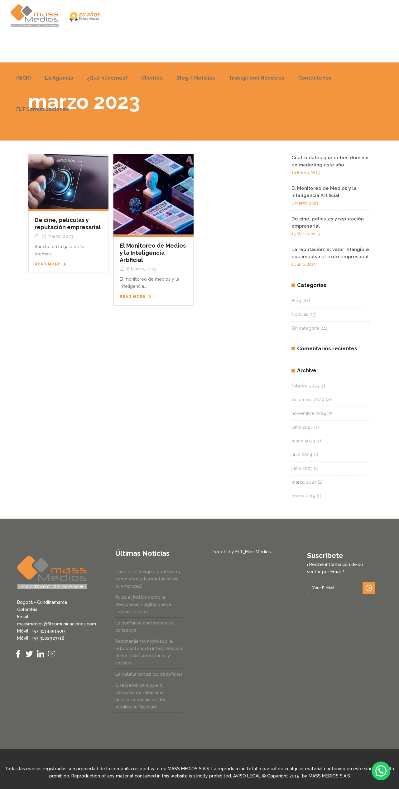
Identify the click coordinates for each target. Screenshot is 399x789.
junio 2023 (302, 468)
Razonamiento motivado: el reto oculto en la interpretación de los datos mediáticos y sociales (148, 652)
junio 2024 (302, 427)
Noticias (299, 314)
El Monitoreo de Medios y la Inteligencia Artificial (153, 252)
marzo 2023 (303, 482)
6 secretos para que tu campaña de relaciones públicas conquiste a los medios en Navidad (140, 696)
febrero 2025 (305, 385)
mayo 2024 (303, 440)
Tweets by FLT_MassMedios (241, 551)
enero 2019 (303, 495)
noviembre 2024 (308, 413)
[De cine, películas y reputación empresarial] (68, 181)
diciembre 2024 (307, 399)
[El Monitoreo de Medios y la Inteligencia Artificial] (153, 194)
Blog (296, 300)
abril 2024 (301, 454)
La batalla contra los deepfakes (149, 674)
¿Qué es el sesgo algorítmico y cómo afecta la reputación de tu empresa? (148, 579)
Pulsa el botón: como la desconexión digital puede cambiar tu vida (143, 604)
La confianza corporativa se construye (144, 626)
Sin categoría (305, 328)
